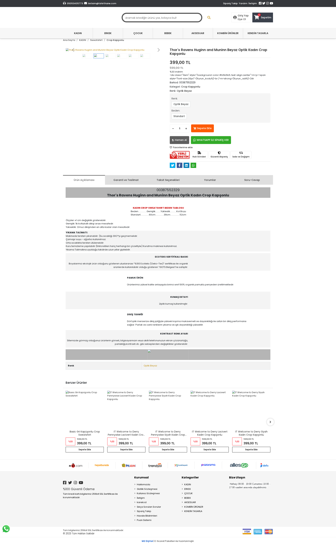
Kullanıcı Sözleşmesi (148, 493)
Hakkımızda (143, 484)
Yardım (243, 3)
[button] (73, 50)
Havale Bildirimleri (147, 515)
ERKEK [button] (107, 33)
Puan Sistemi (144, 520)
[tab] (84, 180)
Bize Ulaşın (237, 477)
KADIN (187, 484)
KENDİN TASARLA (193, 511)
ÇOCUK (188, 493)
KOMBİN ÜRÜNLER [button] (228, 33)
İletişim (252, 3)
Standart (179, 116)
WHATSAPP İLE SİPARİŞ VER (213, 140)
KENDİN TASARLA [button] (258, 33)
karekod (141, 502)
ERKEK (187, 489)
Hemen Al (181, 140)
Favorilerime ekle (183, 147)
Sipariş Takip (230, 3)
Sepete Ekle (204, 128)
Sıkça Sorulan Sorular (149, 506)
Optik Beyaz (180, 104)
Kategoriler (190, 477)
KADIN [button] (78, 33)
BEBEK (187, 498)
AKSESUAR (190, 502)
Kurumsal (141, 477)
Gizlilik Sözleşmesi (147, 489)
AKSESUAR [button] (197, 33)
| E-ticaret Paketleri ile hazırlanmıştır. (168, 541)
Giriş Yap (243, 15)
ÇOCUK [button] (138, 33)
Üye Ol (242, 19)
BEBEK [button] (168, 33)
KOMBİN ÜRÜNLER (193, 506)
